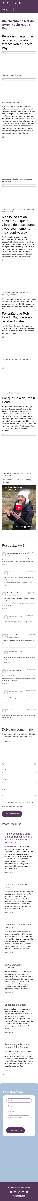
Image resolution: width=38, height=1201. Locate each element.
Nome (4, 769)
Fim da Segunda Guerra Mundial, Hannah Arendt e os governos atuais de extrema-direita (18, 838)
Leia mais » (8, 872)
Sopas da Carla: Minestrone (13, 966)
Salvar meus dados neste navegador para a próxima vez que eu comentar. (17, 804)
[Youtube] (15, 3)
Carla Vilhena (13, 572)
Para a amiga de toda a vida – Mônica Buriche (16, 1046)
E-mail (5, 779)
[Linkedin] (19, 3)
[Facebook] (7, 3)
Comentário (6, 741)
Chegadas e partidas (15, 1004)
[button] (11, 9)
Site (3, 789)
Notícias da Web (7, 720)
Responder (4, 564)
